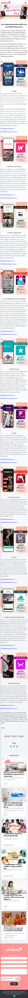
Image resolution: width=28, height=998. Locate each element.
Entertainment (6, 845)
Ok (14, 996)
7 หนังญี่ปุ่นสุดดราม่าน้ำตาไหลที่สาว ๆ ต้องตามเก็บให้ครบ (13, 866)
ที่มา (3, 728)
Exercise (15, 736)
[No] (26, 994)
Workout (21, 736)
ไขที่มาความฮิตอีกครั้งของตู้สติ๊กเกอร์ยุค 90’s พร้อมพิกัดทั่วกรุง (13, 805)
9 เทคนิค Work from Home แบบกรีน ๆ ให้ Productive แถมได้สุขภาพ (14, 897)
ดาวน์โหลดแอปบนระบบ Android (9, 131)
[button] (14, 728)
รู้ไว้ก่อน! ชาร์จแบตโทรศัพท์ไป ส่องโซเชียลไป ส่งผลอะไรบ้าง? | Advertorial (14, 774)
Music (12, 937)
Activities (7, 736)
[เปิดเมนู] (25, 3)
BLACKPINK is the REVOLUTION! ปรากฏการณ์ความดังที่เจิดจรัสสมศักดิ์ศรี (13, 928)
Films (12, 845)
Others (5, 783)
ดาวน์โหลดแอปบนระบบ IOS (8, 128)
